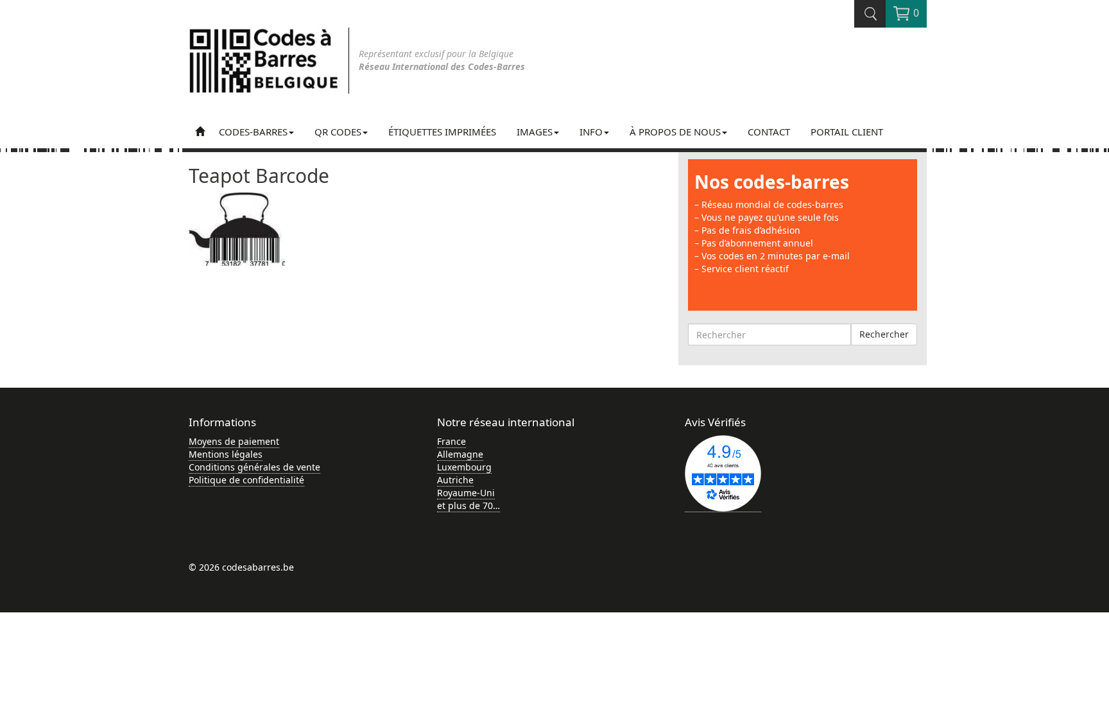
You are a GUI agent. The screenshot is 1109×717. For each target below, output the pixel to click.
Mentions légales (225, 454)
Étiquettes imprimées (442, 131)
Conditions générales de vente (254, 467)
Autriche (455, 480)
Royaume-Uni (466, 493)
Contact (769, 131)
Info (591, 131)
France (451, 441)
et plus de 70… (468, 505)
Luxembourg (464, 467)
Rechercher (884, 334)
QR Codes (337, 131)
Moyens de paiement (234, 441)
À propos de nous (675, 131)
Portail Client (847, 131)
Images (535, 131)
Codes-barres (253, 131)
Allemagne (460, 454)
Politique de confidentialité (246, 480)
